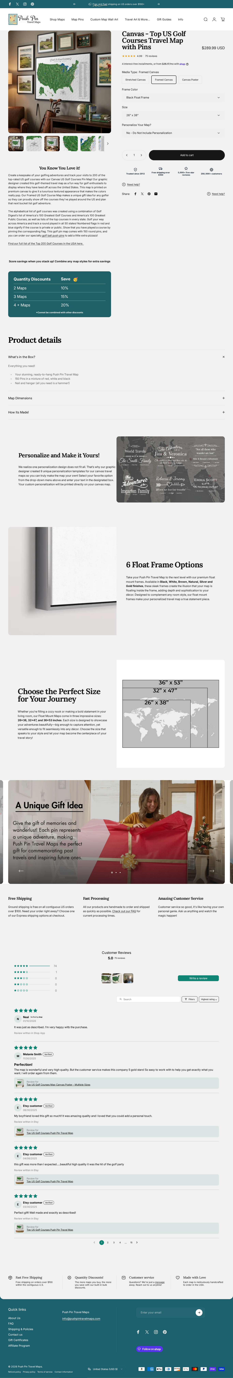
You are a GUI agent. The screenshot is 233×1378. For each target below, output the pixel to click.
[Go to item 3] (128, 978)
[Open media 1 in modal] (59, 81)
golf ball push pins (52, 235)
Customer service (141, 1277)
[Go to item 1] (106, 978)
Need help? (133, 184)
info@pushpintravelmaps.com (81, 1318)
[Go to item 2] (117, 978)
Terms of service (45, 1372)
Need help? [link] (218, 193)
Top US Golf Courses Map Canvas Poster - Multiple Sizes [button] (58, 1084)
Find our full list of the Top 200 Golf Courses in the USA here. (46, 243)
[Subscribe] (199, 1312)
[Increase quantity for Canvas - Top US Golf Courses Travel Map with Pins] (142, 155)
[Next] (158, 4)
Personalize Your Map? (136, 125)
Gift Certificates (18, 1340)
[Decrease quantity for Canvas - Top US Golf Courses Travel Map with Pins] (126, 155)
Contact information (64, 1372)
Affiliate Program (19, 1345)
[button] (35, 966)
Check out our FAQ (124, 911)
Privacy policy (29, 1372)
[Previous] (74, 4)
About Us (14, 1318)
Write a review (198, 978)
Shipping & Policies (20, 1329)
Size (124, 107)
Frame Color (130, 89)
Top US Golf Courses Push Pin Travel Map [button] (50, 1133)
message (160, 1282)
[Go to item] (16, 143)
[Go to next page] (138, 1242)
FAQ (10, 1323)
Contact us (15, 1334)
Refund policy (14, 1372)
